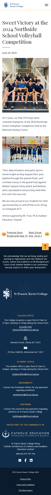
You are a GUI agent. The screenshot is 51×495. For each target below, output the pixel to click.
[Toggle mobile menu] (46, 5)
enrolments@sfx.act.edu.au (25, 394)
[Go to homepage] (13, 5)
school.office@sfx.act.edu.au (25, 329)
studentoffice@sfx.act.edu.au (25, 374)
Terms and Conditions (25, 484)
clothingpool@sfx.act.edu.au (26, 416)
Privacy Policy (25, 479)
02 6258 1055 (25, 327)
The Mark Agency (26, 490)
